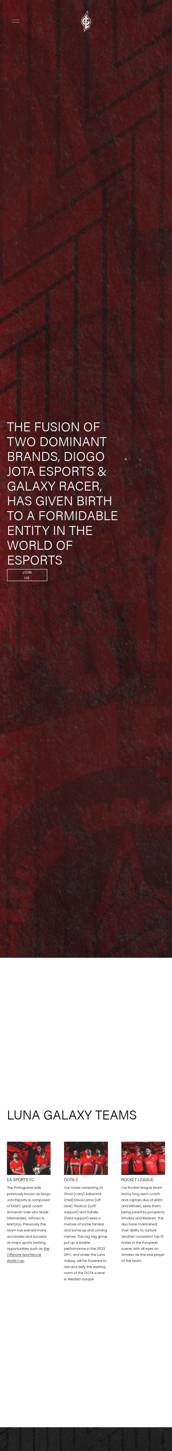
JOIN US (27, 575)
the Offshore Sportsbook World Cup (28, 1254)
